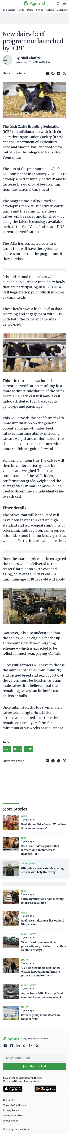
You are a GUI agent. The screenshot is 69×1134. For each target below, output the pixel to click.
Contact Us (9, 1100)
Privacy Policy (11, 1110)
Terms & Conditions (14, 1105)
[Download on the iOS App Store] (17, 1088)
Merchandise (10, 1120)
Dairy (30, 9)
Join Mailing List (34, 1066)
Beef (21, 9)
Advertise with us (13, 1115)
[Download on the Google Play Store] (50, 1088)
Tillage (50, 9)
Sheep (39, 9)
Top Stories (9, 9)
